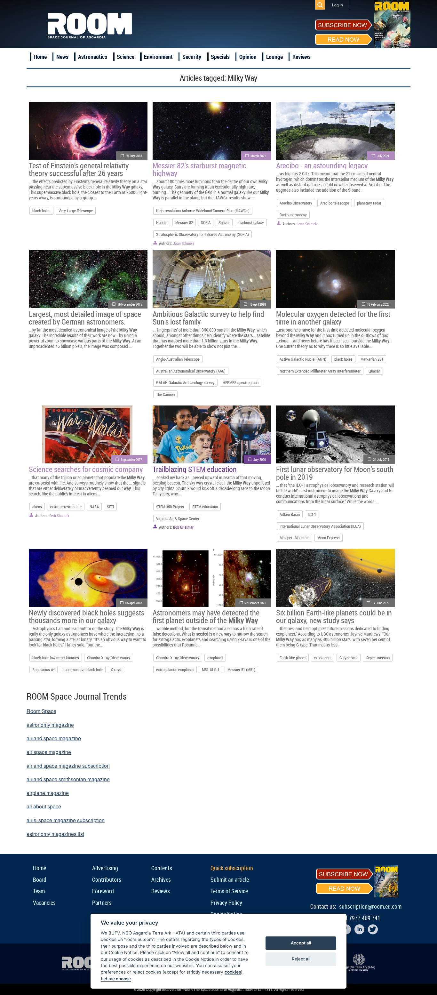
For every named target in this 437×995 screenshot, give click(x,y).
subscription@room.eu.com (370, 906)
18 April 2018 (257, 304)
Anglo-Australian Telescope (178, 359)
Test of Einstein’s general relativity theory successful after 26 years (79, 169)
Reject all (301, 958)
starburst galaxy (251, 222)
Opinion (248, 56)
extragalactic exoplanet (175, 669)
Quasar (374, 371)
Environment (158, 56)
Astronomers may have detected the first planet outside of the (206, 616)
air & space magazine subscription (66, 820)
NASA (94, 507)
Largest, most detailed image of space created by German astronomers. (85, 317)
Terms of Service (229, 891)
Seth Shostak (59, 515)
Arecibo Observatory (296, 203)
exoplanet (215, 658)
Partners (102, 902)
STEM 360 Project (170, 507)
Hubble (161, 222)
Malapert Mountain (294, 538)
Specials (220, 56)
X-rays (116, 669)
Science (125, 56)
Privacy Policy (226, 902)
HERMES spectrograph (240, 382)
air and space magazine (54, 738)
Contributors (106, 879)
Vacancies (44, 902)
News (62, 56)
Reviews (301, 56)
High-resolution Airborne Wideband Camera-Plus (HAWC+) (203, 210)
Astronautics (92, 56)
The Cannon (165, 394)
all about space (44, 806)
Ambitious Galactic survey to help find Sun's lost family (208, 317)
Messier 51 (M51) (241, 669)
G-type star (348, 658)
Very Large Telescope (76, 210)
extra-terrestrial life (66, 507)
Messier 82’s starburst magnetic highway (199, 169)
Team (39, 891)
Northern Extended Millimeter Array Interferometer (320, 371)
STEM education (205, 507)
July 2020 (259, 459)
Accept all (301, 942)
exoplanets (322, 658)
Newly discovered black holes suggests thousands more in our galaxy (86, 616)
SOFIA (206, 222)
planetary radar (369, 203)
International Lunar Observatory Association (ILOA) (320, 526)
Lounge (274, 56)
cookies (233, 972)
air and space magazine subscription (68, 765)
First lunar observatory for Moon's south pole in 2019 (334, 473)
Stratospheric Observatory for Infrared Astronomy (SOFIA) (202, 234)
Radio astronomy (293, 215)
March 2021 (258, 155)
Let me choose (116, 978)
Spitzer (224, 222)
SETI (110, 507)
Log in (337, 4)
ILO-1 (312, 514)
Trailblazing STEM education (195, 469)
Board (39, 879)
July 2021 (383, 155)
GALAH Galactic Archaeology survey (185, 382)
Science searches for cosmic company (86, 469)
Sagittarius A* (43, 669)
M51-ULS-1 (210, 669)
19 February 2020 (378, 304)
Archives (161, 879)
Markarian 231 (372, 359)
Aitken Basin (290, 514)
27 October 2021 (255, 602)
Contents (161, 868)
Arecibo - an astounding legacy (322, 165)
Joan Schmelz (183, 243)
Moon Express (328, 538)
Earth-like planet (293, 658)
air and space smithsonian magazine (68, 779)
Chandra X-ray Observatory (108, 658)
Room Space (41, 711)
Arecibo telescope (334, 203)
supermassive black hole (83, 669)
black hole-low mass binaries (55, 658)
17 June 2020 (380, 602)
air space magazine (49, 752)
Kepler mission (378, 658)
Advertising (105, 868)
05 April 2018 (133, 602)
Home (40, 56)
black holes (41, 210)
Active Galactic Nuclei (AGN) (303, 359)
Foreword (103, 891)
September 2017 (131, 459)
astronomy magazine (50, 724)
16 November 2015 (129, 304)
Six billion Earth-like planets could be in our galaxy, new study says (334, 616)
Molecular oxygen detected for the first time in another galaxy (333, 317)
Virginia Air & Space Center (177, 518)
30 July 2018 (134, 155)
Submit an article (230, 879)
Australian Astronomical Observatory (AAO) (191, 371)
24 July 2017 (381, 459)
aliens (37, 507)
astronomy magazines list (55, 834)
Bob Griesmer (183, 527)
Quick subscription (232, 868)
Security (191, 56)
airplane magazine (48, 793)
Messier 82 (184, 222)
